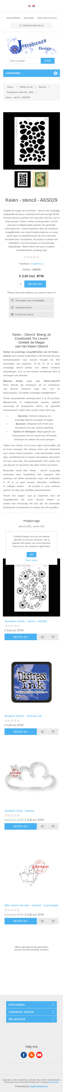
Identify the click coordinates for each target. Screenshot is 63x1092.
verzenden (54, 1082)
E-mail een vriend (24, 314)
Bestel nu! (35, 284)
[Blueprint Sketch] (31, 682)
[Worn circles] (31, 587)
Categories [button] (13, 73)
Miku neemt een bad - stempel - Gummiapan (31, 905)
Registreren (13, 18)
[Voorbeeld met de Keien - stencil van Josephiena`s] (40, 179)
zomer (36, 526)
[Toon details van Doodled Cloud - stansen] (31, 777)
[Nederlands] (34, 5)
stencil (22, 526)
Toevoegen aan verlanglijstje (29, 300)
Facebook (24, 1055)
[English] (29, 5)
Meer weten (32, 560)
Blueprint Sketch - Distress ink (23, 716)
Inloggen (29, 18)
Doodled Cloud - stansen (19, 810)
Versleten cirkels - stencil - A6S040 (26, 621)
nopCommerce (39, 1086)
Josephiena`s (37, 263)
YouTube (39, 1055)
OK (31, 554)
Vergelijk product (23, 307)
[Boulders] (23, 179)
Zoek (48, 60)
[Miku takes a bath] (31, 872)
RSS (31, 1055)
